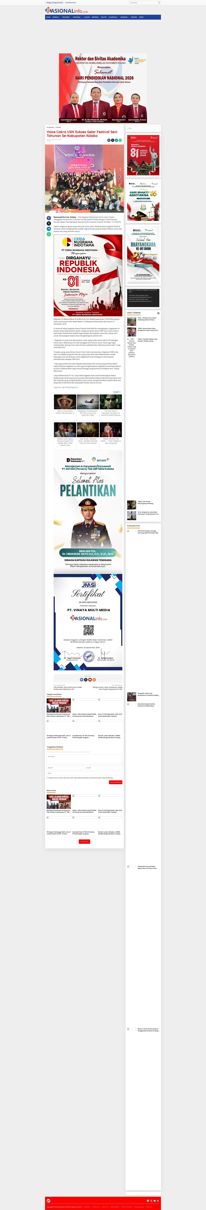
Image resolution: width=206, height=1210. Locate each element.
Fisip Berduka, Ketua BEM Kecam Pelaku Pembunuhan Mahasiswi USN (68, 687)
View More (84, 842)
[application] (143, 298)
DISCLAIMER (115, 1207)
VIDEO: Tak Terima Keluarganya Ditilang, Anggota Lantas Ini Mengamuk (145, 502)
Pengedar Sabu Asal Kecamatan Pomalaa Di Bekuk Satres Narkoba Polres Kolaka (148, 694)
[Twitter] (85, 679)
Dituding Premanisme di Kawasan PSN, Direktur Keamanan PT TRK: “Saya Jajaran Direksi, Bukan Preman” (58, 715)
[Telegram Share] (116, 140)
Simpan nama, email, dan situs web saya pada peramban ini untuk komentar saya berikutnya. (80, 778)
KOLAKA (49, 141)
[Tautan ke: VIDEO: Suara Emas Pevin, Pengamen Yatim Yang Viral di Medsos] (131, 332)
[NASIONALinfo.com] (66, 10)
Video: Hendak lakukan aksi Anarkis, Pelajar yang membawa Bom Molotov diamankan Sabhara (147, 340)
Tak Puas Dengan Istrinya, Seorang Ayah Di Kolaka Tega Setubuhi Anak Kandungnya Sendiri (148, 532)
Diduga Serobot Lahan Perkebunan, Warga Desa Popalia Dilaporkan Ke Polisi (107, 687)
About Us (105, 1207)
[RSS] (94, 679)
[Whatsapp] (120, 140)
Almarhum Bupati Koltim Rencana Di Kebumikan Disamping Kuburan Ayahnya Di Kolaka (148, 705)
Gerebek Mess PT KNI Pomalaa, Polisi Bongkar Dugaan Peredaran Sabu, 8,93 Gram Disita (83, 736)
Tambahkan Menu (70, 3)
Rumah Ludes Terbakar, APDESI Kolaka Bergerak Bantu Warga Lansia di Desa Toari (109, 736)
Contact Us (96, 1207)
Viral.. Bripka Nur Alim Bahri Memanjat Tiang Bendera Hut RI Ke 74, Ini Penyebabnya (148, 513)
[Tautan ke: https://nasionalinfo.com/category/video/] (158, 313)
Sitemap (149, 1207)
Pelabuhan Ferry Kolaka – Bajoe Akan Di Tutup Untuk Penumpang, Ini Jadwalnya (148, 867)
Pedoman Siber (126, 1207)
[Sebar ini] (109, 140)
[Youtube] (90, 679)
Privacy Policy (139, 1207)
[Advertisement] (103, 36)
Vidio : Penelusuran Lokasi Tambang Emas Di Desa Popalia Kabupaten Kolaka (147, 319)
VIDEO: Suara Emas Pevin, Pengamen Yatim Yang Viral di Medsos (148, 329)
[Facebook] (81, 679)
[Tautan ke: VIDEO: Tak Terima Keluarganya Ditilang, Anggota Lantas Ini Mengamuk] (131, 505)
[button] (159, 3)
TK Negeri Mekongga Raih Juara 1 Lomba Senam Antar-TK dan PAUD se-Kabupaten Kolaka (59, 736)
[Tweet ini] (112, 140)
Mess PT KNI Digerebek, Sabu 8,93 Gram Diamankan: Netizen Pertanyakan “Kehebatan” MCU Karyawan (110, 715)
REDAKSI (87, 1207)
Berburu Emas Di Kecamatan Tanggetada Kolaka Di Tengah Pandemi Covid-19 (148, 1030)
